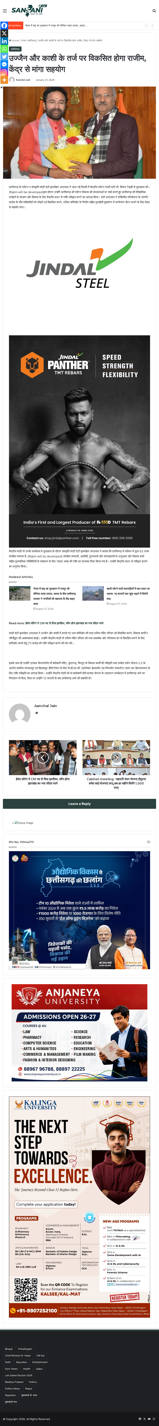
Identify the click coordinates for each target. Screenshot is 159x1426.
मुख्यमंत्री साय (11, 1401)
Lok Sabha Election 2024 (18, 1375)
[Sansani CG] (29, 11)
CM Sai (40, 1355)
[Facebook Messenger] (4, 64)
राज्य (23, 40)
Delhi (8, 1362)
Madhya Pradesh (14, 1381)
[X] (4, 33)
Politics (33, 1381)
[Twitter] (4, 56)
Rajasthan (10, 1395)
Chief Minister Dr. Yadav (18, 1355)
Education (21, 1362)
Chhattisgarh (25, 1348)
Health (26, 1368)
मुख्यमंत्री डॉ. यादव (29, 1395)
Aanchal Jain (23, 79)
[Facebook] (4, 25)
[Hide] (1, 87)
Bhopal (9, 1348)
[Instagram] (4, 72)
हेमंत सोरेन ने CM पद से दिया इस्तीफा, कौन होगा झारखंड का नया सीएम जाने (65, 623)
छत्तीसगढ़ (32, 40)
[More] (4, 80)
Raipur (28, 1388)
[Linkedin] (4, 41)
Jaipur (39, 1368)
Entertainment (40, 1362)
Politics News (12, 1388)
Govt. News (11, 1368)
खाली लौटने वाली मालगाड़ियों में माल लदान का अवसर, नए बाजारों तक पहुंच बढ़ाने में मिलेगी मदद (128, 594)
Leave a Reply (79, 804)
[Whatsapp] (4, 49)
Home (15, 40)
